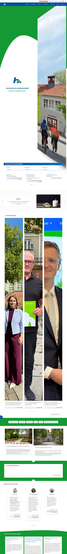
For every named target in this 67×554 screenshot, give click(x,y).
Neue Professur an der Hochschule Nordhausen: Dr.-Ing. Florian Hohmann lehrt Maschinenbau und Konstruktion (53, 403)
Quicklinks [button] (61, 1)
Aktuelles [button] (27, 4)
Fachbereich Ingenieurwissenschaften (43, 447)
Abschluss (8, 167)
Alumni (35, 421)
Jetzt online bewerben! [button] (44, 1)
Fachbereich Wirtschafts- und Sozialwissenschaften (17, 446)
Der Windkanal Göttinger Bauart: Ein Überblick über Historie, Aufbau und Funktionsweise (14, 539)
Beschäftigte (29, 421)
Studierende (22, 421)
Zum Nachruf (18, 204)
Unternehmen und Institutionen (51, 421)
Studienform (45, 167)
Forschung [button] (52, 4)
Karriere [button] (57, 4)
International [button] (45, 4)
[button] (30, 184)
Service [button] (63, 4)
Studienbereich (27, 167)
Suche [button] (56, 1)
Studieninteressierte (13, 421)
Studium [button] (39, 4)
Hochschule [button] (33, 4)
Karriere (41, 421)
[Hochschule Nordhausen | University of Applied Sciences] (5, 4)
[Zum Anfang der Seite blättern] (64, 551)
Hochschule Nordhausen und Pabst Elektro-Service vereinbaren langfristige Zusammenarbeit (33, 403)
